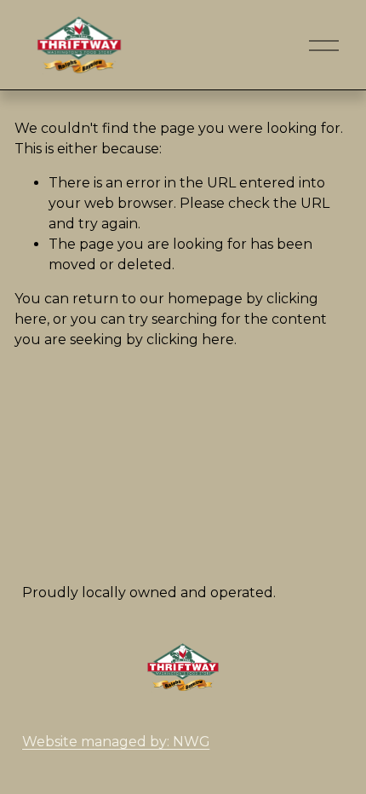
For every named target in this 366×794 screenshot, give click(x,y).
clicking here (190, 339)
